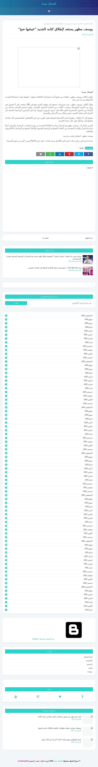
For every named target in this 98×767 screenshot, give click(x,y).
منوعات (89, 672)
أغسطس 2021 (48, 541)
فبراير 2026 (49, 338)
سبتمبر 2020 (48, 583)
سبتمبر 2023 (49, 449)
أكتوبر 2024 (48, 400)
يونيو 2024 (48, 415)
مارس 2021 (48, 560)
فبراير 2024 (48, 430)
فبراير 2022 (48, 518)
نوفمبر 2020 (48, 575)
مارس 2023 (49, 472)
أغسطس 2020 (48, 587)
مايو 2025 (49, 373)
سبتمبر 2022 (48, 491)
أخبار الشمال (88, 657)
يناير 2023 (49, 480)
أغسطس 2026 (49, 316)
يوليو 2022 (48, 499)
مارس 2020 (49, 594)
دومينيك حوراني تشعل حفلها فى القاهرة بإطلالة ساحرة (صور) (59, 728)
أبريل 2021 (48, 556)
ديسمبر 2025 (49, 346)
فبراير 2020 (49, 598)
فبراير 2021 (48, 564)
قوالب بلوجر (39, 761)
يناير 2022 (48, 522)
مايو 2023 (49, 465)
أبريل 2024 (49, 422)
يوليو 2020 (49, 591)
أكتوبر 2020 (48, 579)
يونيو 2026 (49, 323)
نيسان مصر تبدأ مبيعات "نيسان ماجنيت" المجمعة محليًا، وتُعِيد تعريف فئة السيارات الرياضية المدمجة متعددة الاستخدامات (43, 257)
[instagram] (37, 696)
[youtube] (15, 696)
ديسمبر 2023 (48, 438)
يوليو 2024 (48, 411)
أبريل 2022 (48, 510)
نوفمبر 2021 (48, 529)
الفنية (79, 24)
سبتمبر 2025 (49, 358)
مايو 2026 (49, 327)
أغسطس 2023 (49, 453)
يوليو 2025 (49, 365)
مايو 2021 (48, 552)
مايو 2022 (48, 507)
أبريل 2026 (49, 331)
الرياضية (89, 664)
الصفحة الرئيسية (87, 24)
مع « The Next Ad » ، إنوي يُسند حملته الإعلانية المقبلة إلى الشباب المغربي (54, 268)
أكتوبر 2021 (48, 533)
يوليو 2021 (48, 545)
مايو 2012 (49, 610)
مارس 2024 (48, 426)
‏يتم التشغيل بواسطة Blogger (43, 639)
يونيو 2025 (48, 369)
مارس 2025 (49, 380)
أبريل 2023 (49, 468)
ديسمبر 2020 (48, 572)
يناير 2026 (49, 342)
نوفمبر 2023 (49, 442)
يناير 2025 (49, 388)
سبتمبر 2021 (48, 537)
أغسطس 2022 (48, 495)
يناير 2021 (48, 568)
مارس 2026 (49, 335)
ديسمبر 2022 (49, 484)
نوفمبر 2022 (49, 487)
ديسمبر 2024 (49, 392)
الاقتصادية (89, 661)
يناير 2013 (49, 602)
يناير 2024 (48, 434)
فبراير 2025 (49, 384)
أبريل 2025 (49, 377)
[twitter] (60, 696)
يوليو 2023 (48, 457)
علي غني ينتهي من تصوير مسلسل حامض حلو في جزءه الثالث (59, 717)
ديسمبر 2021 (48, 526)
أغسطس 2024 (49, 407)
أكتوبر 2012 (49, 606)
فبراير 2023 (49, 476)
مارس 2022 (48, 514)
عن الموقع (89, 238)
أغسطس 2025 (49, 361)
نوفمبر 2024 (49, 396)
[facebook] (82, 696)
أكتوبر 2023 (49, 445)
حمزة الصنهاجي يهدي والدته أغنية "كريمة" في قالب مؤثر (61, 740)
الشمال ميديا (49, 3)
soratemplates (23, 761)
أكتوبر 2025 (48, 354)
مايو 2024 (48, 419)
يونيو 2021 (48, 549)
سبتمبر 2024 (49, 403)
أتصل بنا (45, 238)
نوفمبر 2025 (48, 350)
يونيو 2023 (49, 461)
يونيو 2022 (48, 503)
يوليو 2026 (48, 319)
